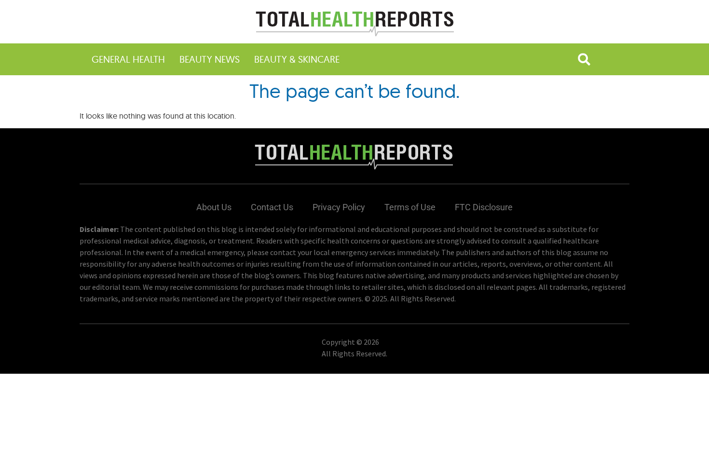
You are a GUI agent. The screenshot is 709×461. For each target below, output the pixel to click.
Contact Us (272, 207)
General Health (128, 59)
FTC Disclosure (484, 207)
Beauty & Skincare (297, 59)
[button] (584, 59)
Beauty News (209, 59)
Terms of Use (410, 207)
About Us (214, 207)
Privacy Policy (339, 207)
